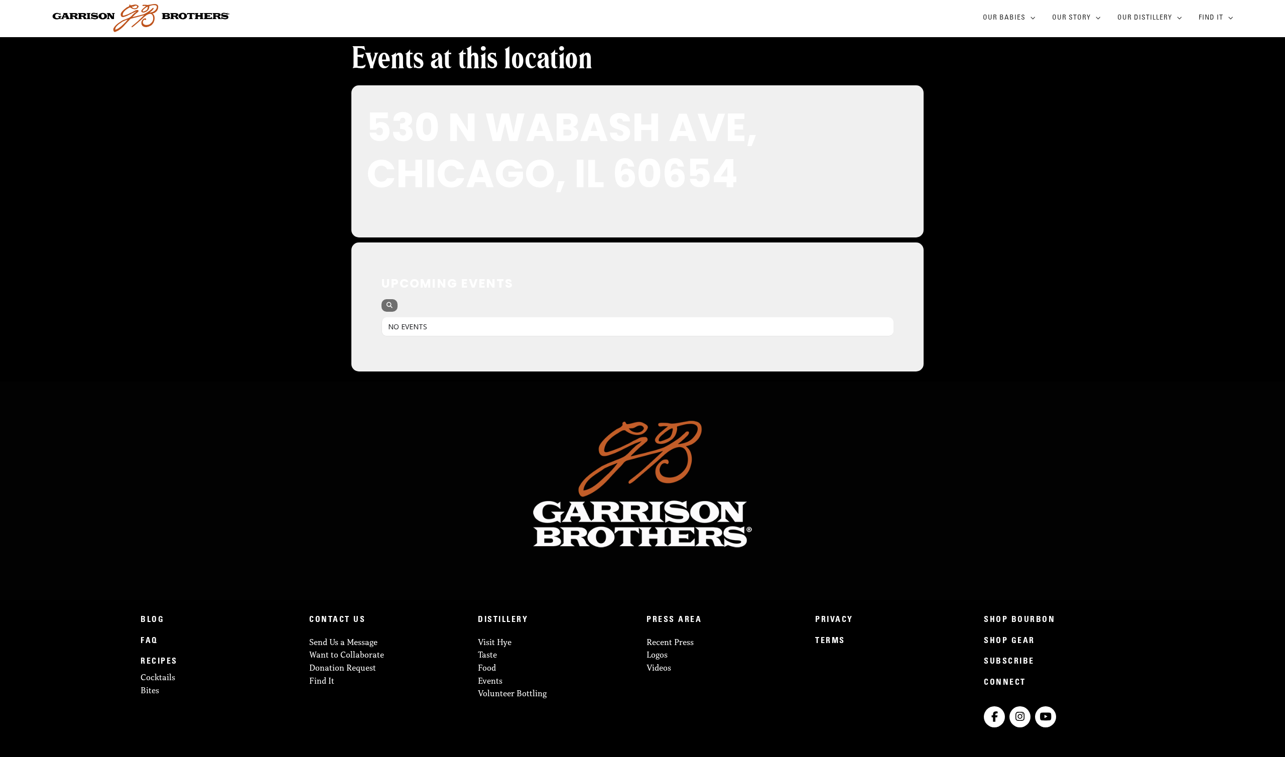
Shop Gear (1009, 641)
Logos (657, 655)
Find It (1211, 18)
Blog (152, 620)
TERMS (830, 641)
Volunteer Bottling (512, 693)
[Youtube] (1045, 716)
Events (490, 681)
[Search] (389, 305)
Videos (659, 668)
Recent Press (670, 642)
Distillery (503, 620)
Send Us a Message (343, 642)
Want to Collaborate (346, 655)
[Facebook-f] (994, 716)
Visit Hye (494, 642)
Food (487, 668)
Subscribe (1009, 662)
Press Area (674, 620)
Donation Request (342, 668)
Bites (150, 690)
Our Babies (1004, 18)
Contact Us (337, 620)
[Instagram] (1020, 716)
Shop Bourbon (1019, 620)
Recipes (159, 662)
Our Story (1071, 18)
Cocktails (158, 677)
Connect (1005, 683)
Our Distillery (1144, 18)
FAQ (149, 641)
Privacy (834, 620)
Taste (487, 655)
